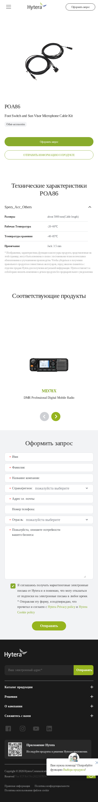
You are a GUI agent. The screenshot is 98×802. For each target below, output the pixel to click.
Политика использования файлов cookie (27, 790)
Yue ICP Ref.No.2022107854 (30, 776)
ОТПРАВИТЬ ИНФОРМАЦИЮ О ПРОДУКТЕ (49, 155)
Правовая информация (17, 786)
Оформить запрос (80, 7)
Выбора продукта (73, 769)
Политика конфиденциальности (52, 786)
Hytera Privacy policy (61, 607)
